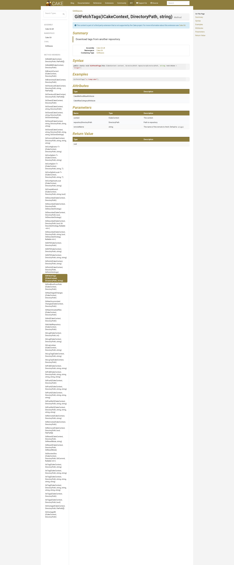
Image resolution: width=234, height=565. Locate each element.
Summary (199, 17)
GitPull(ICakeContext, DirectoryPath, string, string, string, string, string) (55, 374)
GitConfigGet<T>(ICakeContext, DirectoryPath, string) (53, 157)
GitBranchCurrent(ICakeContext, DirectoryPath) (52, 73)
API (131, 3)
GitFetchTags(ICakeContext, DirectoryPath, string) (54, 278)
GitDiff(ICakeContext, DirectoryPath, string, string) (56, 256)
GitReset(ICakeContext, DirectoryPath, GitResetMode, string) (54, 439)
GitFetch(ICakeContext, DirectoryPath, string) (54, 262)
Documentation (84, 3)
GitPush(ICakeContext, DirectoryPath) (54, 382)
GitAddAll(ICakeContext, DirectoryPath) (54, 66)
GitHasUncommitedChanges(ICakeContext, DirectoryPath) (54, 303)
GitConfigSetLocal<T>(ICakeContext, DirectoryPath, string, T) (54, 174)
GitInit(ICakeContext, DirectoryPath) (53, 319)
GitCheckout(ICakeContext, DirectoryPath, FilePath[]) (55, 95)
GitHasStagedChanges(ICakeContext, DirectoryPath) (54, 295)
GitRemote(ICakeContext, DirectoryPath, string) (55, 417)
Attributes (199, 28)
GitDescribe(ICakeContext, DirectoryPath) (55, 199)
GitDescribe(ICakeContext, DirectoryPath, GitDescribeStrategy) (55, 206)
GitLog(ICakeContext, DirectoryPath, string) (53, 340)
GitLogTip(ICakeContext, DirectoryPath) (54, 361)
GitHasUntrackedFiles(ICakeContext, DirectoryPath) (53, 312)
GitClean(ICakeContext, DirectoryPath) (54, 101)
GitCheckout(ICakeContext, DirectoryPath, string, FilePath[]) (55, 88)
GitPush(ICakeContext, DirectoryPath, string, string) (56, 388)
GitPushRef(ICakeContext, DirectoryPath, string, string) (56, 402)
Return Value (200, 35)
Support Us (142, 3)
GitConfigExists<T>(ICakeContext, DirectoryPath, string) (53, 149)
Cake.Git (48, 37)
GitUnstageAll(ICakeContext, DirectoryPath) (51, 514)
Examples (199, 24)
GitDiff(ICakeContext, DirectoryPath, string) (53, 250)
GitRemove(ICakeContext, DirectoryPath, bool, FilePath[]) (55, 430)
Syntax (198, 21)
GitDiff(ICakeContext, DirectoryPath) (53, 244)
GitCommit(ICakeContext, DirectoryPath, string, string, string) (55, 140)
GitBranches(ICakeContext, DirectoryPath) (55, 81)
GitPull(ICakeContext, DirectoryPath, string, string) (56, 367)
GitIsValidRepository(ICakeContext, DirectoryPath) (53, 327)
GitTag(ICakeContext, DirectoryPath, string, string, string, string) (55, 479)
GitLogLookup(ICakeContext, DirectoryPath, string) (53, 347)
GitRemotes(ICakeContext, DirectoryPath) (55, 423)
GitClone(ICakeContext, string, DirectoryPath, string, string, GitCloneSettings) (55, 132)
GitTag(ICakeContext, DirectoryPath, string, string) (56, 472)
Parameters (200, 32)
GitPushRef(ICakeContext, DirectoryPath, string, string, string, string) (55, 409)
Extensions (109, 3)
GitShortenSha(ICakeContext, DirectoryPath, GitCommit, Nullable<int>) (55, 457)
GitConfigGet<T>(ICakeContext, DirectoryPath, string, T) (54, 166)
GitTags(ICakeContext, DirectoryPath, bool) (53, 501)
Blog (72, 3)
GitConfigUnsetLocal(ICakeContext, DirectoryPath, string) (53, 183)
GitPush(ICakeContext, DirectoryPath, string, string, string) (55, 395)
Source (155, 3)
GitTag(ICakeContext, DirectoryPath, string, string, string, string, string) (55, 487)
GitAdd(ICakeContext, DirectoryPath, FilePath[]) (54, 60)
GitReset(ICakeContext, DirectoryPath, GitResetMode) (54, 447)
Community (121, 3)
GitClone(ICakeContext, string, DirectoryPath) (54, 108)
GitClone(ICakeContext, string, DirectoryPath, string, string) (55, 123)
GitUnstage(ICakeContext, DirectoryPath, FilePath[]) (55, 507)
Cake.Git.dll (49, 29)
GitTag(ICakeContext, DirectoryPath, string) (53, 466)
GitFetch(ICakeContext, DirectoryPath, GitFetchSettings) (54, 269)
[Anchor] (90, 33)
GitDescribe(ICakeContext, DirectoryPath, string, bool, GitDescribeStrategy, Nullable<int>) (55, 235)
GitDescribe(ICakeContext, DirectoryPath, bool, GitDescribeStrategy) (55, 215)
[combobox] (178, 3)
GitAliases (49, 46)
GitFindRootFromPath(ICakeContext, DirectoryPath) (53, 286)
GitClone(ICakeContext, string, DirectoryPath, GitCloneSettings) (54, 115)
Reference (97, 3)
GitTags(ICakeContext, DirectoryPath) (53, 495)
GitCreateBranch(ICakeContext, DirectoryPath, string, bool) (55, 191)
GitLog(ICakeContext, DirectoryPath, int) (53, 334)
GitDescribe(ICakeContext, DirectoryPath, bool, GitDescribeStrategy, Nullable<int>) (55, 224)
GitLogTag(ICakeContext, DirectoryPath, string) (54, 355)
